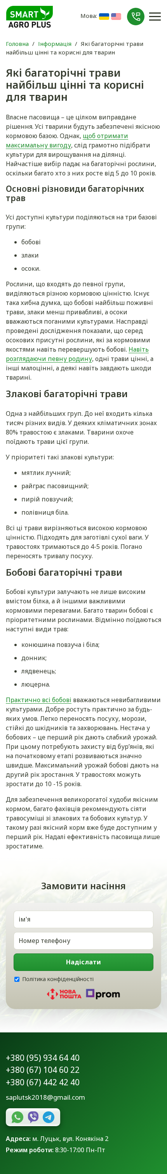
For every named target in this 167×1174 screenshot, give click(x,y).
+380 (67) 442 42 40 (43, 1082)
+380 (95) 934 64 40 (43, 1057)
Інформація (54, 43)
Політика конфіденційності (58, 979)
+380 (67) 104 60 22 (43, 1069)
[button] (135, 16)
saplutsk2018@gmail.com (45, 1097)
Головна (17, 43)
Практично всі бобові (38, 700)
